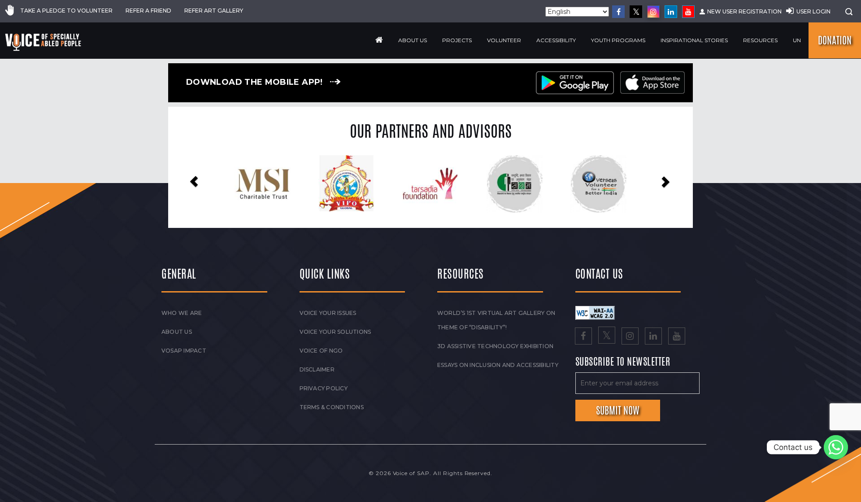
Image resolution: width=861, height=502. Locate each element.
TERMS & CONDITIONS (332, 407)
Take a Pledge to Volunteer (66, 10)
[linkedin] (671, 11)
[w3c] (595, 312)
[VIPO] (276, 183)
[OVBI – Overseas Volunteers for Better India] (528, 184)
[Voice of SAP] (43, 42)
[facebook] (618, 11)
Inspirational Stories (694, 40)
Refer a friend (148, 10)
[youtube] (688, 11)
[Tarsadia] (360, 183)
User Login (813, 11)
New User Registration (744, 11)
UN (797, 40)
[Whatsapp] (836, 447)
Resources (760, 40)
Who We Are (181, 313)
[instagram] (653, 11)
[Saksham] (444, 184)
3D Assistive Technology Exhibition (495, 346)
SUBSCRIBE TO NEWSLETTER (622, 362)
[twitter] (636, 11)
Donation (835, 40)
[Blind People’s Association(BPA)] (612, 184)
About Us (412, 40)
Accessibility (556, 40)
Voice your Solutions (335, 331)
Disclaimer (317, 369)
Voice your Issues (328, 313)
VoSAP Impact (183, 350)
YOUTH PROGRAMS (618, 40)
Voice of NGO (321, 350)
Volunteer (504, 40)
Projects (457, 40)
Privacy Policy (324, 388)
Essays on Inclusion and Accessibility (497, 365)
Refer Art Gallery (213, 10)
